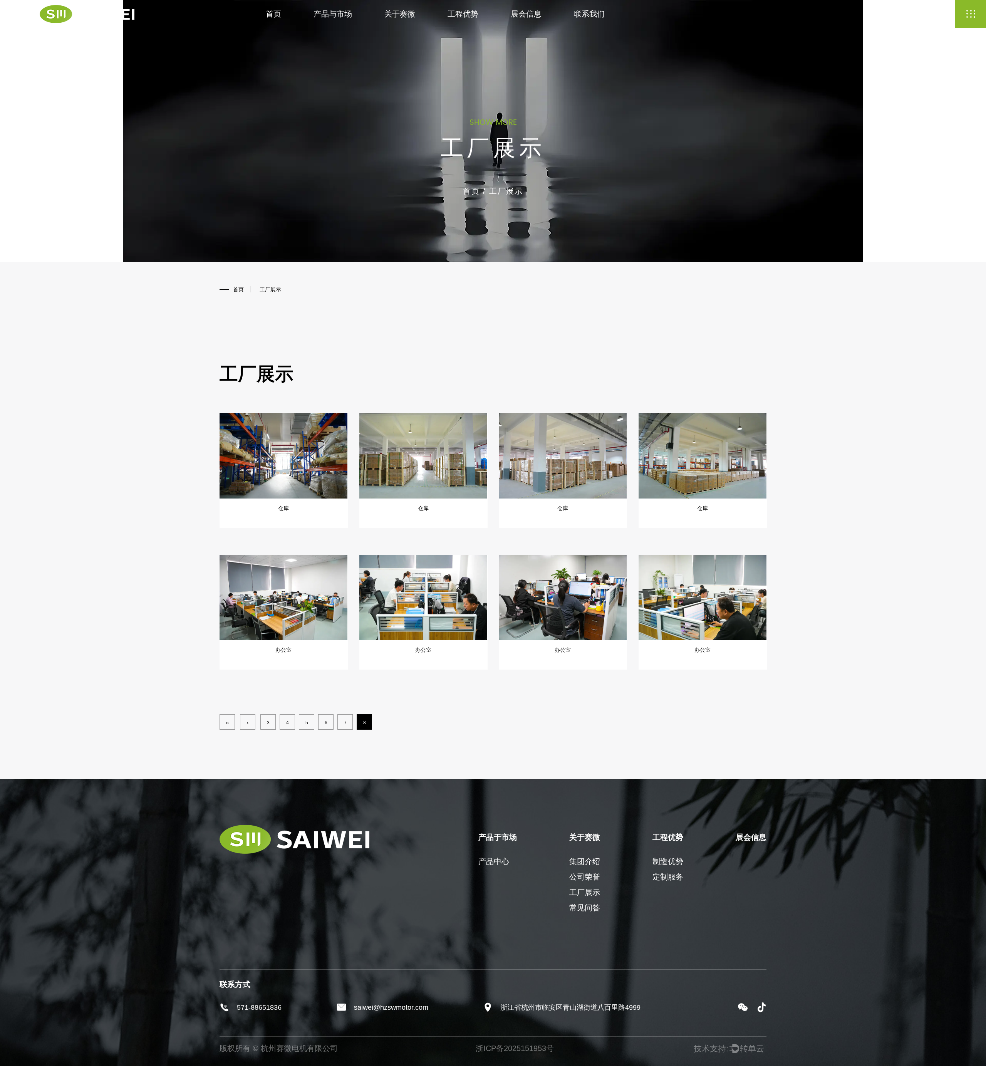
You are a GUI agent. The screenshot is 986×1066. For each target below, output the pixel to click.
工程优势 (463, 14)
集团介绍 (584, 861)
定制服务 (667, 877)
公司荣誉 (584, 877)
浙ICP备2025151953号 (515, 1048)
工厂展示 (584, 892)
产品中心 (493, 861)
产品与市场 (333, 14)
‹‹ (227, 722)
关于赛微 (399, 14)
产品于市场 (497, 837)
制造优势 (667, 861)
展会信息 (526, 14)
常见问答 (584, 907)
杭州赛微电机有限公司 (299, 1048)
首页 (273, 14)
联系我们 (589, 14)
